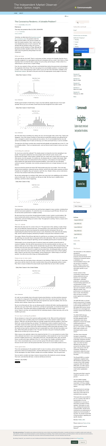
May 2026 (77, 230)
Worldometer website (20, 71)
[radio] (82, 40)
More (75, 96)
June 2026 (78, 227)
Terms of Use (86, 423)
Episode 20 (76, 74)
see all (75, 237)
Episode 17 (76, 87)
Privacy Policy (80, 438)
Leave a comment (18, 33)
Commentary (22, 31)
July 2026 (77, 223)
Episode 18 (76, 83)
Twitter (25, 27)
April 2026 (77, 234)
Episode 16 (76, 92)
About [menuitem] (21, 13)
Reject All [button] (83, 442)
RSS (75, 244)
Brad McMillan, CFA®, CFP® (25, 24)
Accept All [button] (74, 442)
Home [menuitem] (15, 13)
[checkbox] (82, 43)
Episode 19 (76, 78)
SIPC (83, 419)
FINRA (80, 419)
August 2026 (78, 220)
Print (67, 16)
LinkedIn (22, 27)
